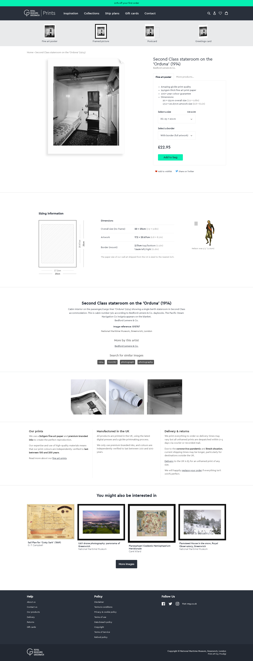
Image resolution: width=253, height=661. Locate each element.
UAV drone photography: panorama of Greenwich (99, 544)
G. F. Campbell (35, 545)
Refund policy (100, 637)
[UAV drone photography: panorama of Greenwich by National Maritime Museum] (101, 522)
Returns (30, 622)
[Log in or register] (214, 13)
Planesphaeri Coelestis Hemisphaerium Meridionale (149, 547)
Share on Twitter (186, 171)
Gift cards (132, 13)
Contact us (32, 607)
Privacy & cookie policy (105, 612)
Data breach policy (103, 622)
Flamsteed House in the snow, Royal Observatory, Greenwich (198, 544)
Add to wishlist (165, 171)
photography (146, 362)
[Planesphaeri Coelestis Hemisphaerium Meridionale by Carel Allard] (152, 523)
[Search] (209, 13)
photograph (127, 362)
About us (31, 602)
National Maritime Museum (92, 549)
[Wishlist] (220, 13)
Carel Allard (135, 551)
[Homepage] (40, 13)
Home (30, 52)
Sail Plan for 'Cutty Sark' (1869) (44, 542)
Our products (33, 612)
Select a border (166, 128)
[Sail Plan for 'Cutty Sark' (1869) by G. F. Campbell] (51, 539)
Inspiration (71, 13)
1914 (101, 362)
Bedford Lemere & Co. (164, 68)
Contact (150, 13)
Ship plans (112, 13)
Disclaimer (99, 602)
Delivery (169, 461)
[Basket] (226, 13)
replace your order (192, 470)
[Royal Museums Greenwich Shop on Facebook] (163, 605)
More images (126, 564)
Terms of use (100, 617)
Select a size (177, 112)
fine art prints (59, 458)
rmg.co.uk (192, 603)
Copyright (99, 627)
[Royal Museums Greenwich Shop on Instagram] (177, 605)
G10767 (112, 362)
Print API (212, 654)
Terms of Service (102, 632)
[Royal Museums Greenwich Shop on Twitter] (170, 605)
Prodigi (222, 654)
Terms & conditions (103, 607)
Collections (91, 13)
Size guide (191, 112)
